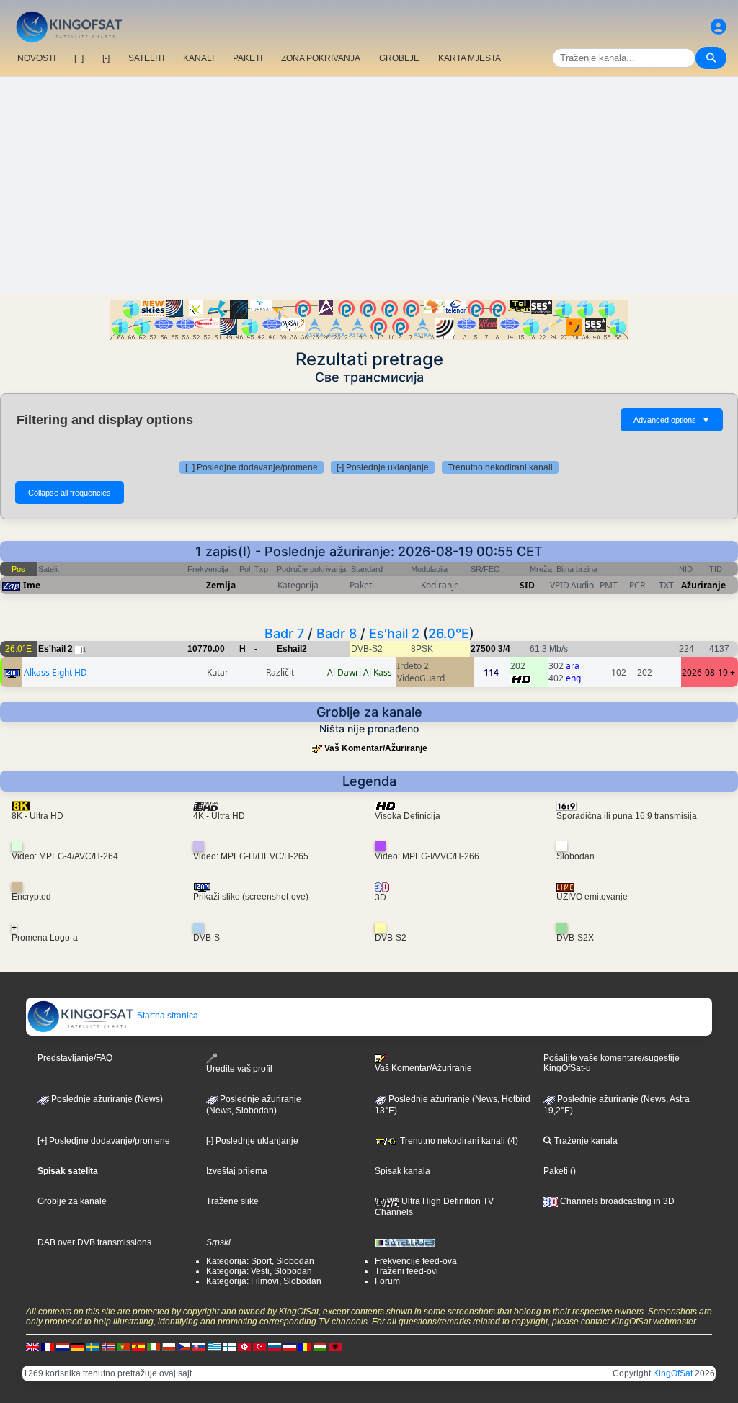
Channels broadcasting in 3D (616, 1201)
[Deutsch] (77, 1347)
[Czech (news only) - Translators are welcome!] (183, 1347)
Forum (387, 1281)
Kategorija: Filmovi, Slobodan (263, 1281)
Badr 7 (284, 633)
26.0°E (448, 633)
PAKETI (247, 58)
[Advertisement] (369, 185)
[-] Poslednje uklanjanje (383, 467)
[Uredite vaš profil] (718, 27)
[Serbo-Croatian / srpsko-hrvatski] (289, 1347)
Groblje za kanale (72, 1201)
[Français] (47, 1347)
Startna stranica (166, 1015)
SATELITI (146, 58)
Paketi (555, 1171)
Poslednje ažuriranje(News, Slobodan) (253, 1105)
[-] (106, 58)
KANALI (198, 58)
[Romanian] (304, 1347)
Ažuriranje (703, 585)
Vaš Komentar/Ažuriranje (375, 748)
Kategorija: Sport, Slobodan (260, 1261)
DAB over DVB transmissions (94, 1242)
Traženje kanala (585, 1141)
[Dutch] (62, 1347)
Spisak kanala (402, 1171)
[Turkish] (259, 1347)
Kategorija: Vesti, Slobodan (259, 1271)
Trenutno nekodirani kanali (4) (458, 1141)
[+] (79, 58)
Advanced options (671, 420)
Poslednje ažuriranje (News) (106, 1099)
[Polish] (168, 1347)
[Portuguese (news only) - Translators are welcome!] (123, 1347)
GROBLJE (399, 58)
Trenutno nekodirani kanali (500, 467)
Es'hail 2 (394, 633)
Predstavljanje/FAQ (74, 1058)
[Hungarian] (320, 1347)
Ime (31, 585)
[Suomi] (229, 1347)
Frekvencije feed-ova (416, 1261)
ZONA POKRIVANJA (320, 58)
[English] (32, 1347)
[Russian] (274, 1347)
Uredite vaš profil (239, 1069)
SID (527, 585)
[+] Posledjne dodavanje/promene (251, 467)
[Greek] (214, 1347)
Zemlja (221, 585)
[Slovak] (198, 1347)
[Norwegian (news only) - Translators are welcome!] (108, 1347)
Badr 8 (336, 633)
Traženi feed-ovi (406, 1271)
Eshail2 (292, 649)
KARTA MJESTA (469, 58)
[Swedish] (92, 1347)
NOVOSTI (36, 58)
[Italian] (153, 1347)
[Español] (138, 1347)
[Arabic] (244, 1347)
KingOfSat (673, 1373)
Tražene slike (232, 1201)
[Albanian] (335, 1347)
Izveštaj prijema (236, 1171)
